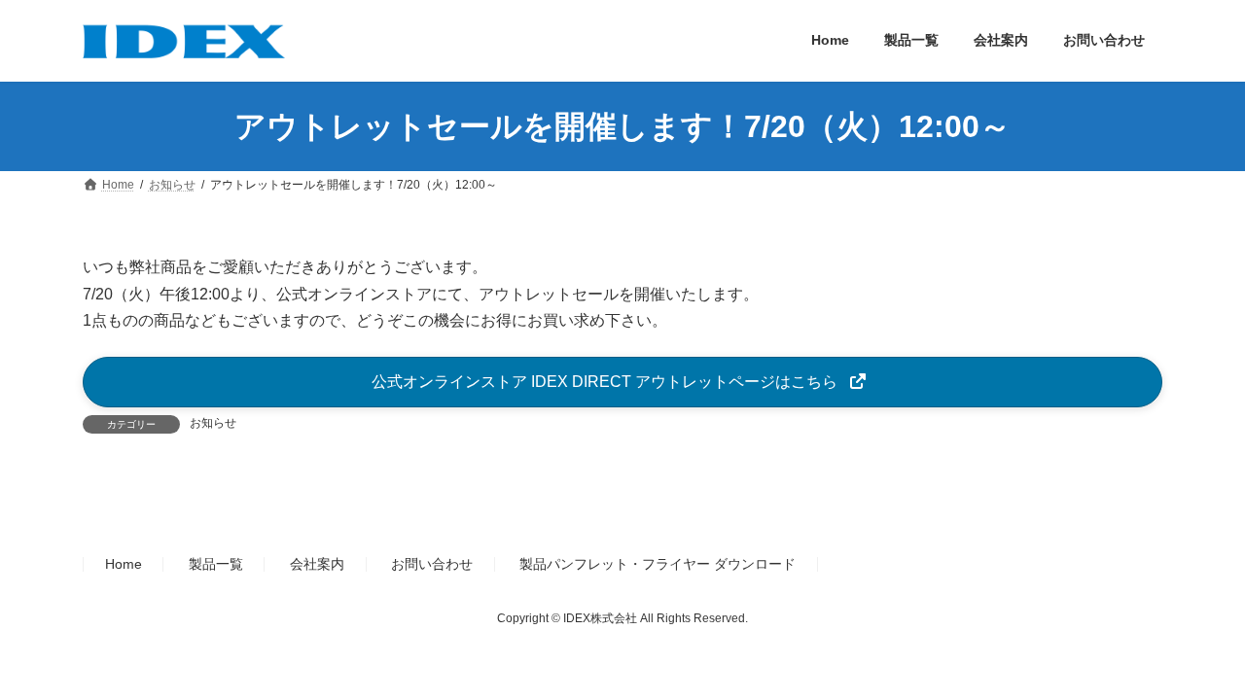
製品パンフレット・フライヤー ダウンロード (657, 564)
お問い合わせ (432, 564)
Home (123, 564)
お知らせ (213, 423)
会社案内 (317, 564)
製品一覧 (216, 564)
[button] (622, 382)
